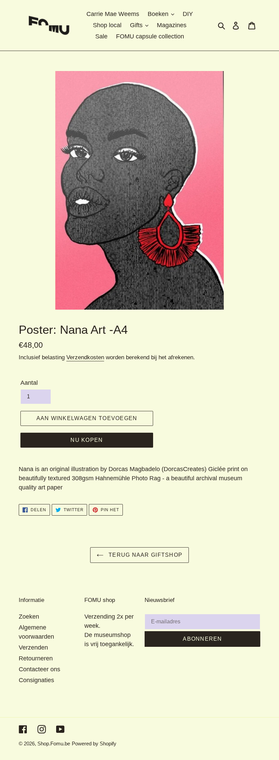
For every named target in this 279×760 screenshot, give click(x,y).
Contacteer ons (39, 669)
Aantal (29, 382)
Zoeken (29, 616)
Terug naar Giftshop (145, 555)
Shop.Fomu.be (53, 743)
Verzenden (33, 647)
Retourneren (36, 658)
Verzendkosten (85, 357)
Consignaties (36, 680)
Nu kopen (86, 440)
